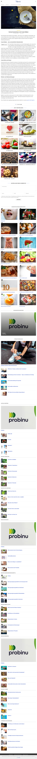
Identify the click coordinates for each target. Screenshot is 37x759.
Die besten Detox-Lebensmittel (13, 508)
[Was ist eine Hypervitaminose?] (4, 705)
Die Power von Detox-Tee (12, 514)
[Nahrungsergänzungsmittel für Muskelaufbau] (4, 595)
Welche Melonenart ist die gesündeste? (26, 263)
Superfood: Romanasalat (12, 471)
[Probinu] (18, 324)
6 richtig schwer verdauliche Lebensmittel (26, 292)
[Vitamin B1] (4, 711)
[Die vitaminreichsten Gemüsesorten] (4, 694)
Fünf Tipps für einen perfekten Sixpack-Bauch (16, 392)
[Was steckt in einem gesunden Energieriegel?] (4, 674)
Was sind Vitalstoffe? (11, 678)
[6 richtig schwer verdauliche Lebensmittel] (28, 285)
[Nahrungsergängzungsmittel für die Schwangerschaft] (4, 583)
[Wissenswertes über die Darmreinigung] (4, 552)
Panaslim (9, 439)
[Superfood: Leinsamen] (4, 668)
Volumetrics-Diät (9, 150)
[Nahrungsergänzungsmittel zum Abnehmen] (4, 589)
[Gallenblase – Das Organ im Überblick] (28, 242)
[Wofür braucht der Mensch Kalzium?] (4, 609)
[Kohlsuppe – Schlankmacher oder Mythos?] (27, 115)
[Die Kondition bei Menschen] (4, 388)
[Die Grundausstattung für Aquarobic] (4, 382)
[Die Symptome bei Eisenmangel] (4, 626)
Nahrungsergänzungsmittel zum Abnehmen (16, 587)
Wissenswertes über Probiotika (13, 567)
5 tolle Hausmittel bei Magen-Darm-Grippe (15, 747)
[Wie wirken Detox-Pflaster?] (4, 504)
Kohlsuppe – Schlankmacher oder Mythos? (27, 122)
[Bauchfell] (9, 242)
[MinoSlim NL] (4, 453)
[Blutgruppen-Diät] (9, 129)
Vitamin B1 (10, 709)
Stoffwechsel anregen (9, 122)
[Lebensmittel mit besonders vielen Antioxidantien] (4, 685)
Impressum (11, 754)
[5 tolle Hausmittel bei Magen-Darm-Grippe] (4, 749)
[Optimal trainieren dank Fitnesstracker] (18, 352)
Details (19, 757)
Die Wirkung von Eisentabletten (13, 613)
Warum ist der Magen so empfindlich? (14, 561)
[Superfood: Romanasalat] (4, 473)
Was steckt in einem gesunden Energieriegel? (16, 672)
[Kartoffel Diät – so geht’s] (9, 171)
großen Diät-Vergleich (30, 100)
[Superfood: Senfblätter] (4, 461)
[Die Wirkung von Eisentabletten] (4, 615)
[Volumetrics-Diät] (9, 143)
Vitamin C (9, 715)
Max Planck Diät (22, 306)
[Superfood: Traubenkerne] (4, 467)
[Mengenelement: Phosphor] (4, 632)
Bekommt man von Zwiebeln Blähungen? (26, 235)
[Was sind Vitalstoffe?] (4, 679)
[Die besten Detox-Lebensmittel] (4, 510)
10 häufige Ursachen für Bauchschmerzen (8, 292)
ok (17, 757)
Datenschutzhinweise (18, 754)
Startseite (2, 4)
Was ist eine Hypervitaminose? (13, 703)
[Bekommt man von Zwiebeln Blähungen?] (28, 228)
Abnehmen (7, 4)
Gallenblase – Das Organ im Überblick (26, 249)
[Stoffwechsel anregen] (9, 115)
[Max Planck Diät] (28, 299)
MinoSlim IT (10, 445)
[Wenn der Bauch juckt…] (28, 271)
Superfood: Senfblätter (12, 459)
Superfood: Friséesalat (12, 482)
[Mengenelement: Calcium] (4, 621)
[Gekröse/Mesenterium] (4, 557)
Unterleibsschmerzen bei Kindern (14, 741)
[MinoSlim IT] (4, 447)
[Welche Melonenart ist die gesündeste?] (28, 257)
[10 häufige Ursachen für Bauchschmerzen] (9, 285)
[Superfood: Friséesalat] (4, 484)
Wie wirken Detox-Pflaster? (13, 502)
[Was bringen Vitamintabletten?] (4, 699)
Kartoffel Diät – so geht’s (9, 178)
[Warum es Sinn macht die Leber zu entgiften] (4, 498)
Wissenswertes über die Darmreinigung (15, 550)
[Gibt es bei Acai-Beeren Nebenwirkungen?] (9, 157)
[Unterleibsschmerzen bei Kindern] (4, 743)
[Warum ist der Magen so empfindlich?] (4, 563)
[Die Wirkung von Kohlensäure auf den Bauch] (9, 228)
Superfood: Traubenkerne (12, 465)
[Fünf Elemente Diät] (27, 143)
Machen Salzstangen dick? (5, 263)
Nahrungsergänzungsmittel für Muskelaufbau (16, 593)
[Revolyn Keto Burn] (27, 129)
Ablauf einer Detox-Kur (12, 491)
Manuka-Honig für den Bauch (6, 306)
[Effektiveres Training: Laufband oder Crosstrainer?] (4, 370)
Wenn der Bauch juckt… (12, 729)
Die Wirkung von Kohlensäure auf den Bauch (8, 235)
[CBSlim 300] (9, 214)
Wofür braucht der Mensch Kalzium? (14, 607)
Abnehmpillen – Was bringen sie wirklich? (27, 164)
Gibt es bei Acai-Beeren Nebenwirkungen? (9, 164)
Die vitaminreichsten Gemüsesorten (14, 692)
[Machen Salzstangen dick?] (9, 257)
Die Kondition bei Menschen (13, 386)
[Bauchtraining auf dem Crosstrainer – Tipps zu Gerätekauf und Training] (4, 376)
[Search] (35, 1)
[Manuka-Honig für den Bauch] (9, 299)
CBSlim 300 (10, 433)
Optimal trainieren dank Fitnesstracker (9, 365)
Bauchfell (2, 249)
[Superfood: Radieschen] (4, 478)
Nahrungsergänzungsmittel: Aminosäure (15, 599)
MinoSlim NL (10, 451)
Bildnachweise (25, 754)
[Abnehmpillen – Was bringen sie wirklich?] (27, 157)
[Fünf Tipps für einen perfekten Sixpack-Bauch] (4, 394)
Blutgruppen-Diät (9, 136)
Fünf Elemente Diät (27, 150)
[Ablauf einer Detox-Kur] (4, 492)
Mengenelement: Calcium (12, 619)
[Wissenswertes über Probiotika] (4, 569)
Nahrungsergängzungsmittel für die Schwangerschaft (17, 581)
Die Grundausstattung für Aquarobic (14, 380)
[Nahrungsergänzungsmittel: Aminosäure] (4, 601)
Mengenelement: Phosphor (13, 630)
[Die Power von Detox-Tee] (4, 516)
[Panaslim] (28, 214)
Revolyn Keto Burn (27, 136)
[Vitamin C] (4, 717)
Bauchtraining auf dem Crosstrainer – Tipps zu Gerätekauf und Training (21, 374)
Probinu (3, 333)
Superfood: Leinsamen (12, 666)
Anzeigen (5, 44)
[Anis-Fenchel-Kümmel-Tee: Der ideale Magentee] (9, 271)
